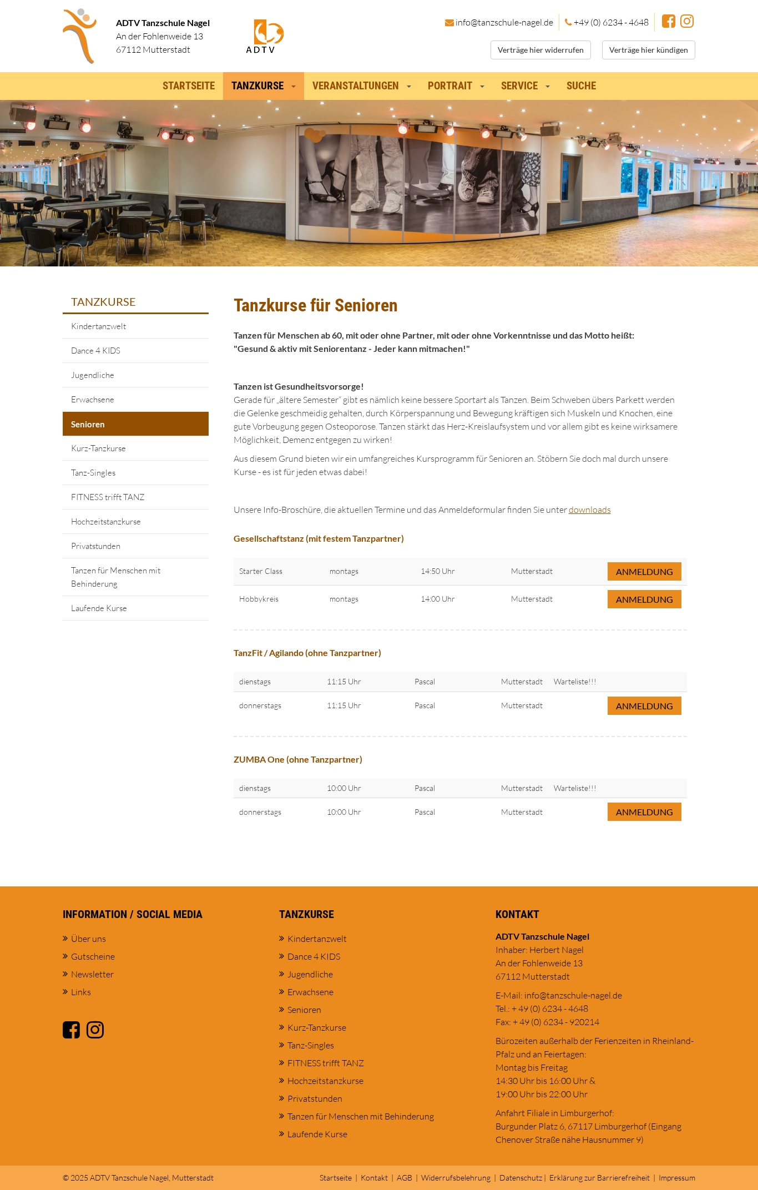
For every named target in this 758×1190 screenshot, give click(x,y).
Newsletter (92, 974)
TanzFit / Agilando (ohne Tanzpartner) (307, 652)
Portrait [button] (450, 85)
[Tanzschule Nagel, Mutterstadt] (80, 36)
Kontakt (374, 1177)
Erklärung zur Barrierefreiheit (599, 1177)
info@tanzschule (504, 22)
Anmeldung (644, 571)
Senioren (88, 424)
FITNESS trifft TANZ (108, 497)
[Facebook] (668, 22)
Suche (581, 85)
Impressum (677, 1177)
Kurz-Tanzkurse (98, 448)
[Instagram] (687, 22)
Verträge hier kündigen (648, 49)
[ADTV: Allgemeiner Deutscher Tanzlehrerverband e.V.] (265, 35)
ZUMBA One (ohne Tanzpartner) (298, 759)
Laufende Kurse (99, 608)
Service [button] (519, 85)
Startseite (189, 85)
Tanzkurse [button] (257, 85)
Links (81, 991)
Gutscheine (93, 956)
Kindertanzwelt (98, 326)
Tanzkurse (103, 301)
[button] (296, 83)
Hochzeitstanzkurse (106, 521)
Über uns (88, 938)
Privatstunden (95, 546)
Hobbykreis (259, 598)
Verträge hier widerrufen (541, 49)
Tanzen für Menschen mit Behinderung (115, 577)
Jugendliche (92, 375)
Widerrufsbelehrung (456, 1177)
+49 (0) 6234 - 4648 (611, 22)
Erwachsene (92, 399)
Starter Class (260, 571)
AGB (404, 1177)
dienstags (255, 681)
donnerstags (260, 705)
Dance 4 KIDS (95, 350)
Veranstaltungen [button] (355, 85)
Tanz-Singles (93, 472)
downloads (590, 509)
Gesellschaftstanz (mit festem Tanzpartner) (319, 538)
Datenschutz (520, 1177)
